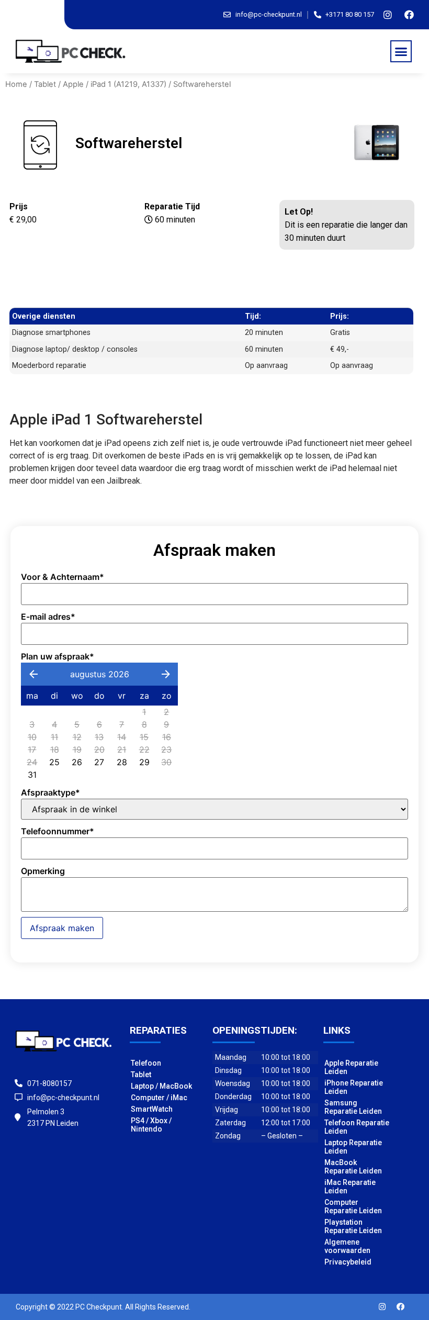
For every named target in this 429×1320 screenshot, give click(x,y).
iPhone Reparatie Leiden (353, 1087)
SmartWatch (152, 1109)
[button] (401, 51)
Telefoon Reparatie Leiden (356, 1126)
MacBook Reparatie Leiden (353, 1166)
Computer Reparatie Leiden (353, 1206)
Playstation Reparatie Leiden (353, 1226)
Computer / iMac (159, 1097)
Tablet (45, 84)
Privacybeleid (347, 1262)
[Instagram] (387, 14)
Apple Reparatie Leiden (351, 1067)
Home (16, 84)
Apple (73, 84)
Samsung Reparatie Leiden (353, 1107)
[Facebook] (409, 14)
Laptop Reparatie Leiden (353, 1146)
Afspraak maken (62, 928)
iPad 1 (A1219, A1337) (128, 84)
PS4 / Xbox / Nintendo (151, 1124)
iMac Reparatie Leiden (350, 1186)
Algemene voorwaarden (347, 1246)
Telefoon (146, 1063)
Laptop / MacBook (161, 1086)
